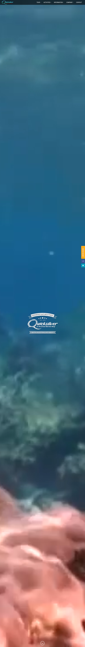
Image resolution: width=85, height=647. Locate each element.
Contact (79, 2)
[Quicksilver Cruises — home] (8, 2)
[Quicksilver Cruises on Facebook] (83, 261)
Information (58, 2)
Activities (47, 2)
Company (69, 2)
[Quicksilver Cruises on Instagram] (83, 265)
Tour (38, 2)
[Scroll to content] (42, 644)
